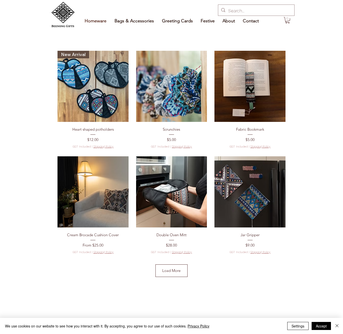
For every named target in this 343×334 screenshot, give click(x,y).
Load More (171, 270)
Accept (321, 325)
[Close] (337, 326)
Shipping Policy (103, 146)
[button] (287, 20)
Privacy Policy (198, 325)
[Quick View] (171, 86)
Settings (298, 325)
